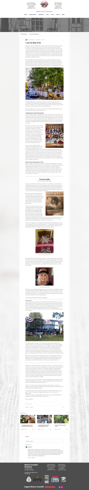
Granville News (24, 34)
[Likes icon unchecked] (28, 457)
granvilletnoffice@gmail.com (31, 472)
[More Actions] (63, 447)
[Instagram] (62, 487)
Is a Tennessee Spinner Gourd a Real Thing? (60, 426)
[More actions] (63, 39)
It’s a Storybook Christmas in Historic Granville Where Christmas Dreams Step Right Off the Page (28, 426)
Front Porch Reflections (34, 34)
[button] (32, 15)
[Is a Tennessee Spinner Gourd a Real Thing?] (61, 419)
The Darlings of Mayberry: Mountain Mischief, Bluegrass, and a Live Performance (43, 426)
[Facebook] (59, 487)
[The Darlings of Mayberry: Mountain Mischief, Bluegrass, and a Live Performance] (44, 419)
